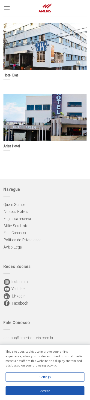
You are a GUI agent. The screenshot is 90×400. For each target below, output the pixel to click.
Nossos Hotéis (15, 211)
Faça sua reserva (17, 218)
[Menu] (6, 8)
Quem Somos (14, 204)
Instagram (19, 281)
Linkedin (17, 296)
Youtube (17, 288)
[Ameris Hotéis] (45, 8)
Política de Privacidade (22, 239)
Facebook (19, 303)
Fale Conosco (14, 232)
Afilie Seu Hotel (16, 225)
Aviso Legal (13, 247)
